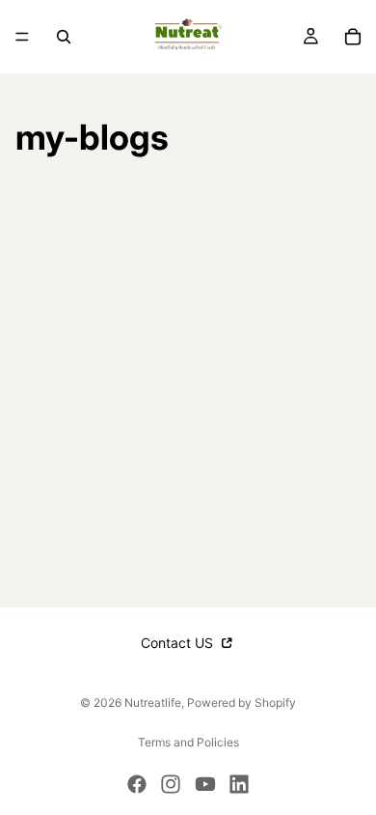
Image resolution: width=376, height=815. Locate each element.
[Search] (63, 36)
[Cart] (353, 36)
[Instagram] (170, 784)
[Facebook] (136, 784)
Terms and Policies (188, 742)
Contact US (179, 642)
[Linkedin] (239, 784)
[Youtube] (205, 784)
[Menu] (22, 36)
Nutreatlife (152, 702)
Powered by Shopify (241, 702)
